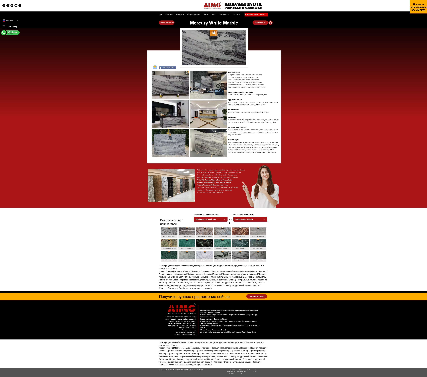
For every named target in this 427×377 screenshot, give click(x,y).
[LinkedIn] (11, 5)
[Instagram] (3, 5)
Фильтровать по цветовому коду (206, 214)
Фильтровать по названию (243, 214)
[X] (7, 5)
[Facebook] (19, 5)
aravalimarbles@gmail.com (186, 332)
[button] (10, 26)
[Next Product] (270, 22)
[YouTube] (15, 5)
